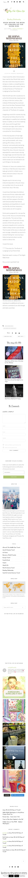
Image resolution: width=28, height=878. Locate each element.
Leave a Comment (18, 28)
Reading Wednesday (14, 19)
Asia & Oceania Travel (9, 550)
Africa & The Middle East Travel (11, 547)
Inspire (4, 562)
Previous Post (8, 336)
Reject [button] (16, 875)
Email (4, 432)
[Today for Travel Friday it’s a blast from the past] (14, 687)
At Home (5, 552)
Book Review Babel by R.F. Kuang (13, 398)
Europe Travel (6, 557)
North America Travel (8, 567)
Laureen (5, 833)
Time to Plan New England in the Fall (13, 819)
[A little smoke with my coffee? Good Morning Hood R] (14, 781)
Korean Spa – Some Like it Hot (11, 816)
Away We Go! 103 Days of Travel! (11, 810)
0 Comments (14, 30)
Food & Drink (6, 560)
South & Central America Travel (11, 573)
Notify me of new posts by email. (7, 447)
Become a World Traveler (9, 555)
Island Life (5, 565)
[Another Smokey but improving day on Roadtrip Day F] (14, 757)
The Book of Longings (10, 328)
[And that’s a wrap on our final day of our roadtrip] (14, 734)
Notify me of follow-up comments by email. (7, 444)
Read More (22, 876)
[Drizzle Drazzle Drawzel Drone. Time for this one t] (14, 710)
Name (4, 426)
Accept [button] (11, 875)
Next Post (20, 336)
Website (4, 438)
